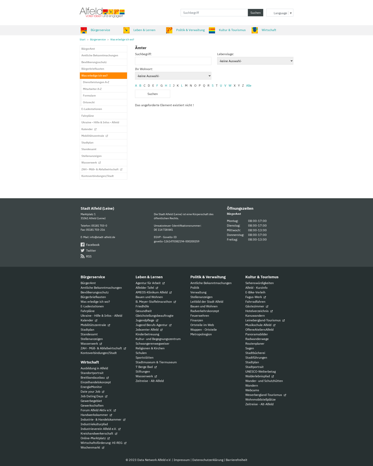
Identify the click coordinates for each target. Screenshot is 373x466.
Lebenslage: (225, 54)
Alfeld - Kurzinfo (256, 288)
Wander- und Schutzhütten (264, 381)
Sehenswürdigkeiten (259, 283)
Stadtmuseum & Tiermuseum (156, 362)
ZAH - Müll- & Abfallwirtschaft (102, 348)
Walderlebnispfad (258, 376)
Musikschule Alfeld (258, 325)
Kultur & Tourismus (232, 30)
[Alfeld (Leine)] (102, 12)
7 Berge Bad (144, 367)
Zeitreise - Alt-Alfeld (150, 381)
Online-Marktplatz (93, 438)
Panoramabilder (256, 334)
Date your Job (91, 391)
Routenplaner (254, 343)
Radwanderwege (257, 339)
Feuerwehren (199, 315)
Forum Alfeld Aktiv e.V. (97, 410)
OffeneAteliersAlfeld (259, 329)
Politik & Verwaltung (190, 30)
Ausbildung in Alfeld (94, 368)
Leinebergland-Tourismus (263, 320)
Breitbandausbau (93, 377)
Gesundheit (144, 311)
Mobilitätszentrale (94, 325)
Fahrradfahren (255, 301)
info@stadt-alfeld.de (102, 237)
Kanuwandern (255, 315)
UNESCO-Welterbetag (260, 371)
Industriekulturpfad (94, 424)
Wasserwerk (90, 343)
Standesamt (89, 334)
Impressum (182, 460)
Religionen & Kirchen (150, 348)
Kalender (87, 320)
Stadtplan (87, 329)
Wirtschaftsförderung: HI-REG (102, 443)
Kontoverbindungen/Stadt (99, 353)
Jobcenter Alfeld (147, 329)
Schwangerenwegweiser (152, 343)
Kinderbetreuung (147, 334)
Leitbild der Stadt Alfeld (206, 301)
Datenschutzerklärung (207, 460)
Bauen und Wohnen (149, 297)
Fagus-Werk (254, 297)
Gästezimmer (255, 306)
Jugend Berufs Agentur (152, 325)
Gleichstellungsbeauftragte (154, 315)
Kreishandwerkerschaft (97, 433)
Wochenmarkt (91, 447)
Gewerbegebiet (91, 401)
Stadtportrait (254, 367)
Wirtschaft (269, 30)
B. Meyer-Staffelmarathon (154, 301)
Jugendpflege (145, 320)
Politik (194, 288)
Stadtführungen (256, 357)
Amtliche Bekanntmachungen (101, 288)
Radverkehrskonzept (204, 311)
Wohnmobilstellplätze (260, 399)
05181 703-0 (99, 225)
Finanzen (196, 320)
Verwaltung (198, 292)
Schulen (141, 353)
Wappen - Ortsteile (203, 329)
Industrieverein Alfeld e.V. (99, 429)
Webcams (252, 390)
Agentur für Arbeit (148, 283)
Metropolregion (201, 334)
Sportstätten (144, 357)
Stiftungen (143, 371)
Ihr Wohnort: (144, 69)
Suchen (255, 13)
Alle (248, 85)
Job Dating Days (92, 396)
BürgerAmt (88, 283)
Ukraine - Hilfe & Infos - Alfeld (101, 315)
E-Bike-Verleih (255, 292)
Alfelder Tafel (145, 288)
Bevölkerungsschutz (95, 292)
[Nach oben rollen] (364, 457)
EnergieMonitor (91, 387)
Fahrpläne (88, 311)
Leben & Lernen (144, 30)
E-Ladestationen (92, 306)
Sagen (249, 348)
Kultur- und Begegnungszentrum (158, 339)
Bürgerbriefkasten (93, 297)
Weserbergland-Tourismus (264, 395)
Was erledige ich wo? (95, 301)
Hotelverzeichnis (257, 311)
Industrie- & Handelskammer (101, 419)
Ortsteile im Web (202, 325)
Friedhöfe (142, 306)
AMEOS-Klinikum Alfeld (152, 292)
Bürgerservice (100, 30)
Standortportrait (92, 373)
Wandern (251, 385)
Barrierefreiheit (236, 460)
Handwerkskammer (95, 415)
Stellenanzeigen (92, 339)
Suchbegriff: (143, 54)
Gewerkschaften (92, 405)
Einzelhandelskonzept (96, 382)
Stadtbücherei (255, 353)
